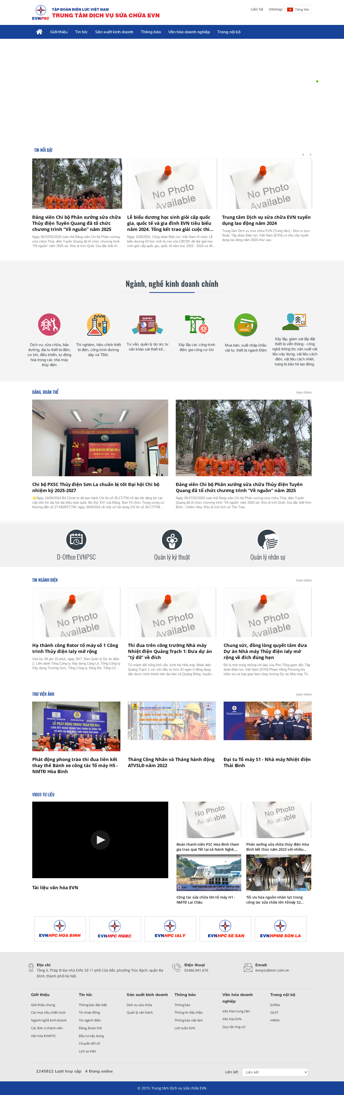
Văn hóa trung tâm (236, 1011)
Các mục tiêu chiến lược (48, 1012)
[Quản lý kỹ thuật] (172, 540)
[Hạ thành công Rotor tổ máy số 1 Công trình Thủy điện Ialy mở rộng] (76, 612)
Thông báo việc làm (189, 1020)
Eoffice (275, 1005)
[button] (100, 840)
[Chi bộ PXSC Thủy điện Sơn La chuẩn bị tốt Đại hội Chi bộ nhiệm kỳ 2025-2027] (100, 438)
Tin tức (81, 31)
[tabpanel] (172, 87)
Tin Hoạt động (89, 1012)
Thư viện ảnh (43, 694)
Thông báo (151, 31)
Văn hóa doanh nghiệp (189, 31)
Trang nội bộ (228, 31)
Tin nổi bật (43, 150)
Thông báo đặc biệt (93, 1005)
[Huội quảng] (117, 928)
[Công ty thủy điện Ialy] (172, 928)
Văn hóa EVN (232, 1019)
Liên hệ (257, 9)
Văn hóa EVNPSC (43, 1036)
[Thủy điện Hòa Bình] (61, 928)
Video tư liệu (43, 795)
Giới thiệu (58, 31)
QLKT (274, 1012)
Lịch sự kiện (87, 1051)
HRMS (275, 1020)
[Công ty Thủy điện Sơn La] (282, 928)
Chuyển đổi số (89, 1043)
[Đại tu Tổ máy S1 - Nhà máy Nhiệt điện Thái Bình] (268, 726)
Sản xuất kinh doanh (114, 31)
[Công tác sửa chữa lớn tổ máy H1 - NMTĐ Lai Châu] (209, 872)
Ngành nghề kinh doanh (49, 1020)
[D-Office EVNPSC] (76, 540)
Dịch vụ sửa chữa (139, 1005)
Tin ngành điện (45, 580)
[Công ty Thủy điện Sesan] (227, 928)
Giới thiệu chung (43, 1005)
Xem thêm (304, 392)
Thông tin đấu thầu (189, 1012)
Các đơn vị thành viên (47, 1028)
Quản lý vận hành (140, 1012)
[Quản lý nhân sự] (268, 540)
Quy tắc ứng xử (233, 1026)
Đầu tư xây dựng (91, 1036)
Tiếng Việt (302, 9)
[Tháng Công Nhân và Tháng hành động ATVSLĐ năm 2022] (172, 726)
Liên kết (231, 1072)
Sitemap (276, 9)
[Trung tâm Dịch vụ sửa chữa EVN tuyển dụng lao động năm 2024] (267, 183)
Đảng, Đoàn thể (45, 392)
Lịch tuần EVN (185, 1028)
